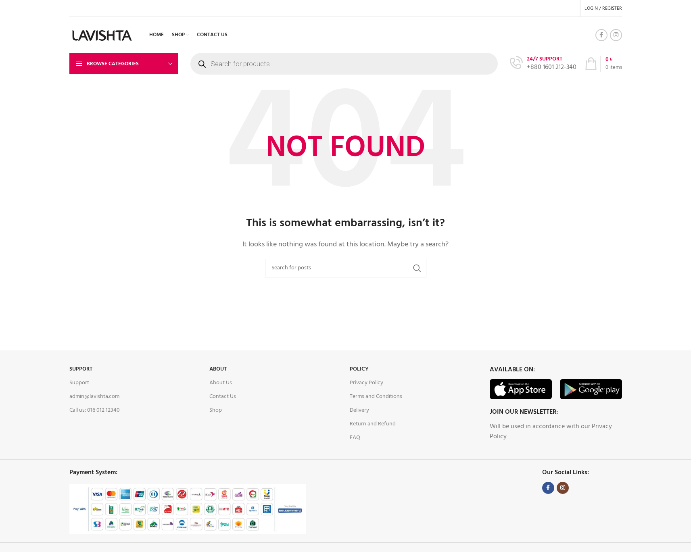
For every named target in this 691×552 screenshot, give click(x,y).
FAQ (355, 437)
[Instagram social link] (616, 35)
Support (80, 369)
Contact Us (222, 396)
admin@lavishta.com (94, 396)
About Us (220, 382)
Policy (359, 369)
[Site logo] (102, 35)
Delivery (359, 410)
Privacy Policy (366, 382)
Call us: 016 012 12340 (94, 410)
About (218, 369)
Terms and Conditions (376, 396)
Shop (215, 410)
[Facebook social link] (601, 35)
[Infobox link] (543, 64)
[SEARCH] (417, 268)
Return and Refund (373, 424)
